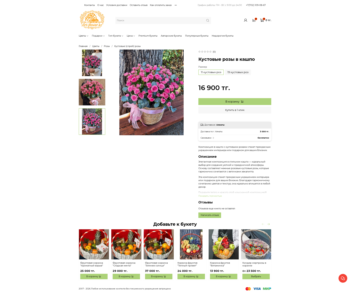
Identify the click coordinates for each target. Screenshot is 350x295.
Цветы (82, 35)
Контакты (89, 5)
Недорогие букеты (223, 35)
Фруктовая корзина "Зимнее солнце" (156, 264)
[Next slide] (189, 92)
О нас (100, 5)
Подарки (97, 35)
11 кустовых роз (211, 72)
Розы (107, 46)
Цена (130, 35)
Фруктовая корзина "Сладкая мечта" (124, 264)
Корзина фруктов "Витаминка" (220, 264)
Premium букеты (148, 35)
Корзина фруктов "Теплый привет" (187, 264)
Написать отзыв (210, 215)
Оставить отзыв (139, 5)
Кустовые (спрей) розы (127, 46)
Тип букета (114, 35)
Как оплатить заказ (161, 5)
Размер (202, 67)
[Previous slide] (114, 92)
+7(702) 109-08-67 (256, 5)
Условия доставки (116, 5)
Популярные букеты (196, 35)
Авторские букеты (171, 35)
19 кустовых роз (237, 72)
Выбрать (256, 276)
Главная (83, 46)
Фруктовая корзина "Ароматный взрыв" (91, 264)
